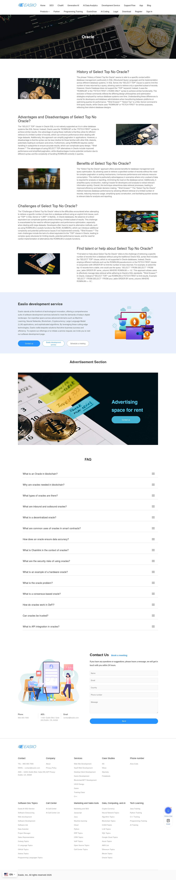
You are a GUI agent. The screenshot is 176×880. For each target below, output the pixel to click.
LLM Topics (106, 829)
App (141, 5)
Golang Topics (23, 841)
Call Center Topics (81, 849)
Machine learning (80, 821)
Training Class (79, 792)
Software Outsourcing (26, 813)
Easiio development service (53, 343)
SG (103, 764)
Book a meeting (119, 655)
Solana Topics (23, 853)
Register (138, 12)
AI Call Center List (53, 813)
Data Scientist (23, 829)
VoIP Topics (78, 841)
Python (76, 829)
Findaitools (106, 776)
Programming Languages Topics (30, 858)
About (48, 764)
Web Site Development (82, 764)
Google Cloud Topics (110, 837)
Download (126, 12)
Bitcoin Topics (107, 853)
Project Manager (24, 833)
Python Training (136, 813)
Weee (104, 768)
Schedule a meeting (77, 343)
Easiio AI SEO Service (26, 809)
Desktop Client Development (85, 772)
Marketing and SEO (81, 809)
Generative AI (73, 5)
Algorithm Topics (108, 817)
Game (76, 788)
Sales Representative (26, 837)
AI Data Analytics (90, 5)
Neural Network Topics (110, 813)
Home (42, 5)
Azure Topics (107, 841)
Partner (57, 12)
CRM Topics (78, 837)
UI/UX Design (79, 784)
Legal (115, 12)
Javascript (78, 813)
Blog (149, 5)
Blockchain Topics (108, 821)
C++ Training (135, 817)
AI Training (134, 825)
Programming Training (73, 12)
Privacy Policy (51, 768)
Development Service (111, 5)
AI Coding (105, 12)
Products (44, 12)
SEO (51, 5)
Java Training (135, 809)
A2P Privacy (50, 772)
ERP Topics (78, 833)
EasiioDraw (92, 12)
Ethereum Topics (108, 849)
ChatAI (60, 5)
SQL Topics (106, 833)
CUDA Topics (107, 825)
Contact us (29, 343)
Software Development (26, 821)
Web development (25, 817)
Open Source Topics (81, 845)
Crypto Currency (108, 809)
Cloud (76, 825)
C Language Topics (25, 845)
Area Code (134, 764)
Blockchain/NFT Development (85, 780)
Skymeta (105, 772)
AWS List (105, 845)
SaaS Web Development (83, 768)
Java (76, 817)
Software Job (23, 825)
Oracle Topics (107, 858)
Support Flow (129, 5)
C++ (75, 796)
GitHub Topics (23, 849)
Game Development (81, 776)
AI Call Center (51, 809)
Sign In (149, 12)
